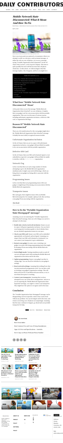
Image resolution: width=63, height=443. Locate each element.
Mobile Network (30, 159)
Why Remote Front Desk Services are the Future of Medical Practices (7, 373)
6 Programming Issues (19, 88)
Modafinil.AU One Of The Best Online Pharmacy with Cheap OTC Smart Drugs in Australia (34, 373)
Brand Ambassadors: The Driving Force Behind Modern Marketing (21, 357)
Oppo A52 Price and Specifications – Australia (28, 329)
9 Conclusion (17, 96)
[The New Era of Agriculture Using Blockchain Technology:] (7, 350)
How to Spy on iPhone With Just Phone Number (28, 333)
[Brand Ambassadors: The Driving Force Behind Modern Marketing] (21, 350)
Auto (45, 391)
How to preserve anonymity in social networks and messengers (31, 205)
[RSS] (33, 422)
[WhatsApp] (24, 339)
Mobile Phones (16, 25)
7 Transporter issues (19, 90)
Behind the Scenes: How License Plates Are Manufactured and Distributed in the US (34, 357)
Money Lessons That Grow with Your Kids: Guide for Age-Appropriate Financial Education (21, 373)
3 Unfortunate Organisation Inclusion (24, 82)
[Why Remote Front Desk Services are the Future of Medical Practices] (7, 366)
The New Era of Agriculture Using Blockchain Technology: (6, 357)
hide (37, 75)
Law (49, 404)
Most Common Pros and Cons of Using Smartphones (30, 326)
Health (4, 404)
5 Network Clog (17, 86)
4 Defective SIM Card (19, 84)
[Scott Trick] (16, 318)
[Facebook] (14, 339)
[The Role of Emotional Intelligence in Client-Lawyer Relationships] (54, 404)
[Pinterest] (21, 339)
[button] (2, 4)
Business (5, 393)
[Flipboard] (33, 419)
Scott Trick (24, 318)
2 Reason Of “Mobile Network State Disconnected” (27, 80)
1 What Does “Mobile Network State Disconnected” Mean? (30, 79)
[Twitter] (17, 339)
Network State (47, 310)
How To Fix (32, 310)
